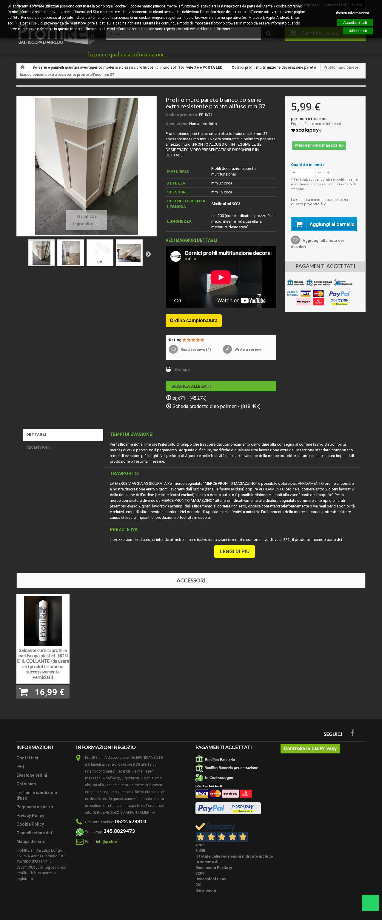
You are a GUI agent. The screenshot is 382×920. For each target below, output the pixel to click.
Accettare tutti (355, 22)
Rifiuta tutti (358, 31)
